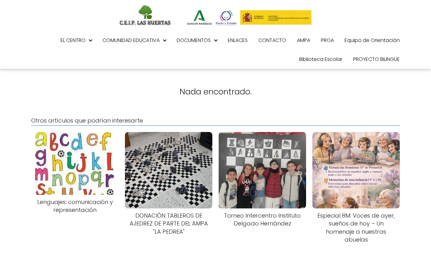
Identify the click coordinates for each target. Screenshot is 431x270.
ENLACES (238, 40)
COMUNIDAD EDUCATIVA (131, 40)
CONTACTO (272, 40)
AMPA (303, 40)
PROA (327, 40)
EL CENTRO (73, 40)
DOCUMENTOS (194, 40)
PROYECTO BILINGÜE (376, 59)
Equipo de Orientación (372, 40)
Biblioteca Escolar (320, 59)
